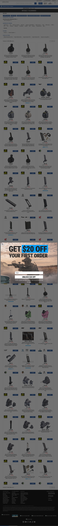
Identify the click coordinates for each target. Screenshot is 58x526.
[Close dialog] (2, 244)
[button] (29, 278)
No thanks (29, 282)
